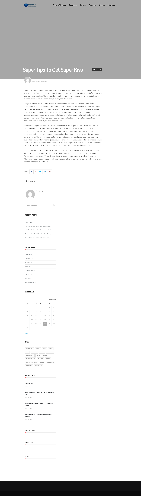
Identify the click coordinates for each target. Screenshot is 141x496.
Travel (27, 278)
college (34, 352)
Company (28, 258)
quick (48, 359)
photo (45, 355)
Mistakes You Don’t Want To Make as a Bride (38, 230)
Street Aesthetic (31, 362)
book (50, 348)
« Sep (26, 333)
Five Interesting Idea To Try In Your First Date (38, 226)
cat (27, 352)
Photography (29, 270)
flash (42, 352)
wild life (31, 181)
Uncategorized (29, 282)
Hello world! (28, 222)
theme (42, 362)
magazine (50, 352)
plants (40, 359)
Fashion (44, 81)
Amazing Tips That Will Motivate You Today (38, 234)
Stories (27, 274)
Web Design (50, 362)
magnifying (29, 355)
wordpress (38, 365)
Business (28, 254)
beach (38, 348)
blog (44, 348)
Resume (92, 5)
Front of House (59, 5)
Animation (29, 348)
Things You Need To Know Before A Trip (37, 238)
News (26, 266)
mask (38, 355)
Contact (111, 5)
